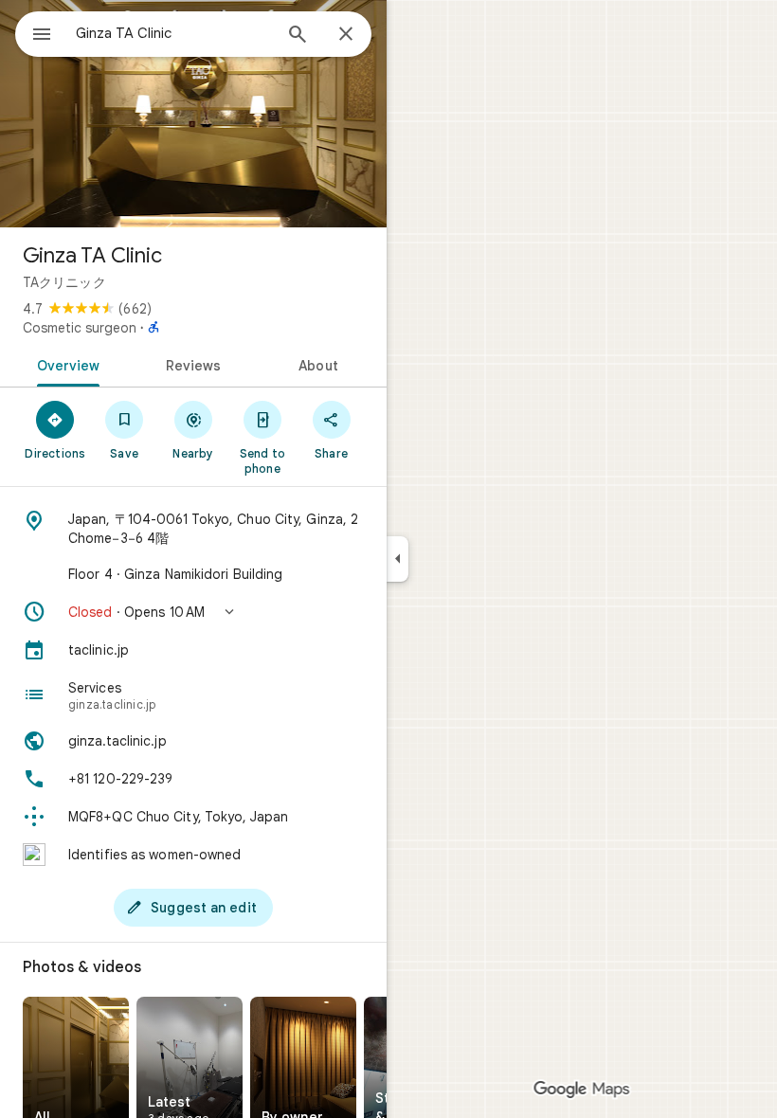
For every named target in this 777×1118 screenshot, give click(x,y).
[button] (193, 612)
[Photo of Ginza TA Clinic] (193, 113)
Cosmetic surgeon (79, 327)
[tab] (65, 364)
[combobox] (173, 33)
